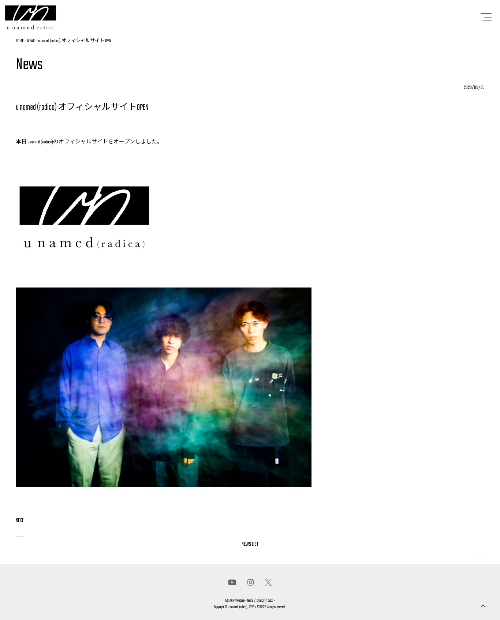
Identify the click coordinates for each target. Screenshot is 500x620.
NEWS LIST (250, 544)
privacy (261, 601)
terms (250, 601)
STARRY (231, 601)
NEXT (19, 520)
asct (270, 601)
